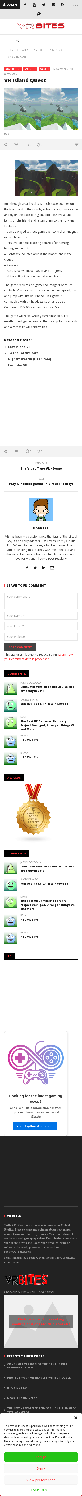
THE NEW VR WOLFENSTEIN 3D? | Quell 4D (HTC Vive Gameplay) (41, 1410)
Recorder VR (17, 365)
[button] (76, 1418)
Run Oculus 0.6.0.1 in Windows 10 (44, 704)
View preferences (41, 1480)
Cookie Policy (39, 1490)
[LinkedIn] (44, 567)
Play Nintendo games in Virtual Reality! (41, 482)
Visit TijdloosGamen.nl (35, 1126)
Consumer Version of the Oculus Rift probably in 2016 (37, 1365)
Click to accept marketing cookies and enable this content (41, 1321)
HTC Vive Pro (29, 740)
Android (30, 69)
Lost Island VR (19, 347)
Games (44, 69)
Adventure (13, 69)
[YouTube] (34, 4)
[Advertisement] (41, 409)
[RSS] (62, 4)
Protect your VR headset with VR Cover (39, 1377)
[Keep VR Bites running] (39, 14)
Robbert (12, 73)
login (11, 5)
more (76, 144)
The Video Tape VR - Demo (41, 466)
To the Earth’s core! (23, 353)
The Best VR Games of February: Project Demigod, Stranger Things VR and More (47, 725)
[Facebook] (25, 4)
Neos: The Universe (22, 1398)
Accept (41, 1457)
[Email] (53, 4)
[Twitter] (44, 4)
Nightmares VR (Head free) (29, 359)
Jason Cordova (30, 682)
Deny (41, 1468)
